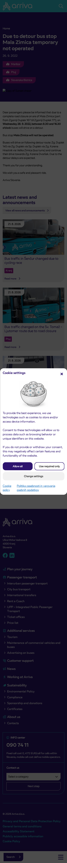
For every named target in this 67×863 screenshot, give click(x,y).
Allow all (18, 466)
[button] (61, 373)
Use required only (49, 466)
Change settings (33, 476)
